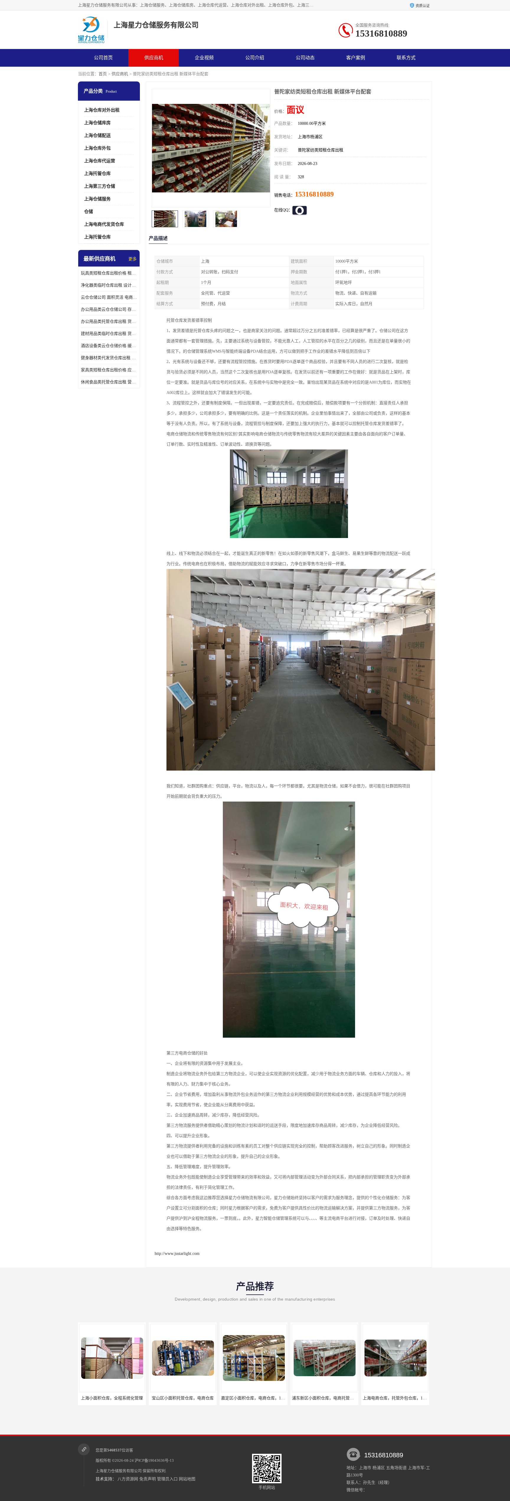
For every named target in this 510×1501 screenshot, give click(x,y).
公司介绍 (254, 57)
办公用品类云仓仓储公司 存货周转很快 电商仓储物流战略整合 (109, 309)
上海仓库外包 (97, 148)
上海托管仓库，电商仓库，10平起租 (396, 1398)
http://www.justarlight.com (177, 1253)
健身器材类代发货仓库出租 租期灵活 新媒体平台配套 (109, 358)
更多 (132, 259)
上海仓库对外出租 (102, 110)
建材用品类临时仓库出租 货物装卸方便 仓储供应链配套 (109, 333)
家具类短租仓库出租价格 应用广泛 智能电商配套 (109, 370)
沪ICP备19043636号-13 (154, 1460)
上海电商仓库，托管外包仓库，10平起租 (329, 1398)
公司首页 (103, 57)
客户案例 (355, 57)
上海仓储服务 (97, 199)
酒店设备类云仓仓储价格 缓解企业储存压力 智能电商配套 (109, 346)
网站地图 (187, 1479)
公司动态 (305, 57)
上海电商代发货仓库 (104, 224)
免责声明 (147, 1479)
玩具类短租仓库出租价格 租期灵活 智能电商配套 (109, 273)
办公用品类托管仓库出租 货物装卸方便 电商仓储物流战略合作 (109, 321)
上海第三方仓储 (99, 186)
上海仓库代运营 (99, 160)
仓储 (88, 211)
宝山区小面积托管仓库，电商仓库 (112, 1398)
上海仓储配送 (97, 135)
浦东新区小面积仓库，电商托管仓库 (254, 1398)
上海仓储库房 (97, 122)
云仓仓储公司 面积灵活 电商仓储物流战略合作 (109, 297)
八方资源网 (127, 1479)
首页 (103, 74)
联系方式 (406, 57)
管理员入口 (167, 1479)
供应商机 (153, 57)
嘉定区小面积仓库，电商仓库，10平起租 (187, 1398)
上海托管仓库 (97, 173)
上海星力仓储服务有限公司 (119, 1471)
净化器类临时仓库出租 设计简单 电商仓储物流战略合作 (109, 285)
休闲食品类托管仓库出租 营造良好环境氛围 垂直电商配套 (109, 382)
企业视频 (204, 57)
